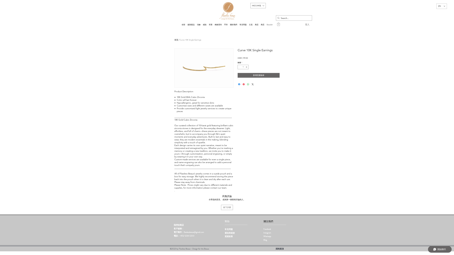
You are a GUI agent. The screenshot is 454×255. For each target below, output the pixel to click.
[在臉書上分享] (239, 84)
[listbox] (258, 5)
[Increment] (246, 67)
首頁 (176, 40)
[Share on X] (252, 84)
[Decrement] (239, 67)
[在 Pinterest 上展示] (243, 84)
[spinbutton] (243, 67)
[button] (278, 24)
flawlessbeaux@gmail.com (194, 232)
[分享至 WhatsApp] (248, 84)
